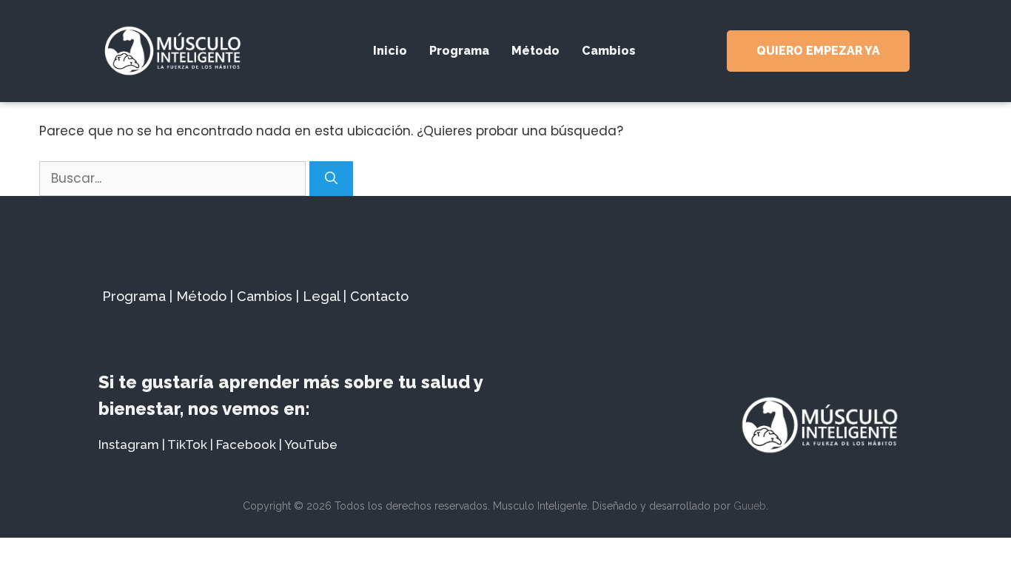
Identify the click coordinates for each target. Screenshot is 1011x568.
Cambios (609, 51)
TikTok (187, 444)
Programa (459, 51)
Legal (321, 296)
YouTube (310, 444)
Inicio (390, 51)
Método (535, 51)
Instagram (128, 444)
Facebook (246, 444)
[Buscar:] (174, 178)
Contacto (379, 296)
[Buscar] (331, 179)
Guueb (749, 506)
